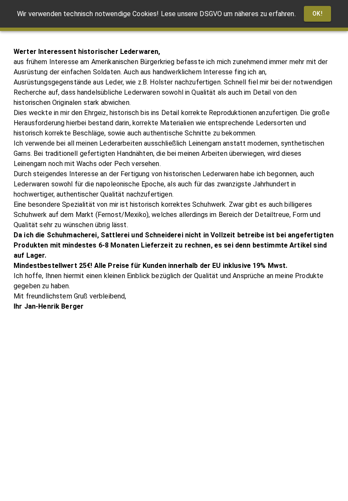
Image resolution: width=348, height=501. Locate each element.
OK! (317, 13)
